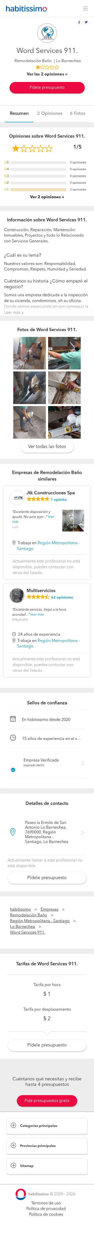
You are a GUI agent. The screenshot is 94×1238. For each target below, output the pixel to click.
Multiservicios (41, 591)
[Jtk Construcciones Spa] (17, 497)
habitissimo (20, 910)
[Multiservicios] (17, 595)
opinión (59, 500)
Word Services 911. (27, 933)
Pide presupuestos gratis (47, 1101)
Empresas (49, 910)
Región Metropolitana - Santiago (40, 921)
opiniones (62, 597)
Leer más (12, 313)
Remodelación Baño (33, 61)
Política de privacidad (46, 1209)
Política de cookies (46, 1215)
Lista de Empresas (23, 1179)
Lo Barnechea (22, 927)
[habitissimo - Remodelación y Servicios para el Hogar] (25, 8)
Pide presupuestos (47, 1229)
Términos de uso (46, 1203)
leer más (37, 614)
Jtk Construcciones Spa (51, 493)
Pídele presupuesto (47, 88)
